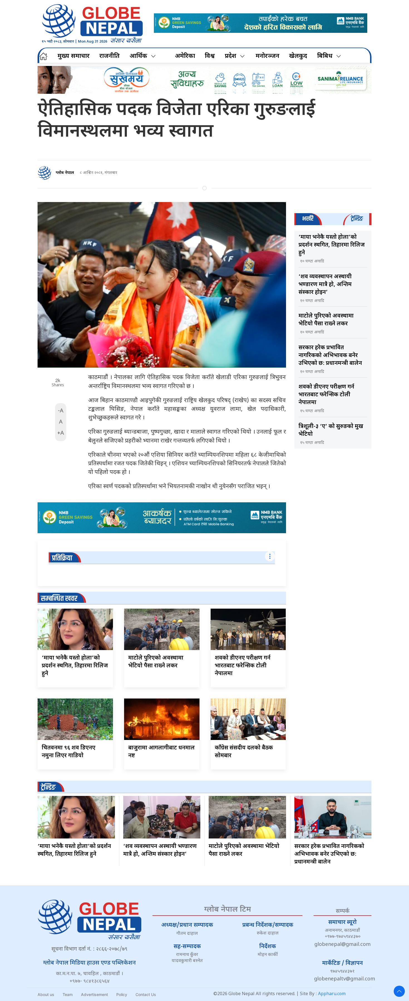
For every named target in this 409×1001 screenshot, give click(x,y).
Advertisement (94, 994)
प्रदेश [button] (230, 56)
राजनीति (109, 56)
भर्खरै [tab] (307, 219)
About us (46, 994)
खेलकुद (298, 56)
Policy (121, 994)
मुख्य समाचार (74, 56)
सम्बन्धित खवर (59, 598)
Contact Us (145, 994)
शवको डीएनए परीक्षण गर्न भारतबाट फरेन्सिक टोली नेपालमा (242, 666)
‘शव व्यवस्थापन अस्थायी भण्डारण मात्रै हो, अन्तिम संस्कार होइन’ (325, 284)
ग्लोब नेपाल (65, 173)
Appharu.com (332, 994)
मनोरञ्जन (267, 56)
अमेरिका (185, 56)
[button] (399, 991)
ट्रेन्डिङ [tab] (357, 219)
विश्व (210, 56)
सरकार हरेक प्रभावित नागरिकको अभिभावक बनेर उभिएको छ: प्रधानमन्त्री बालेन (330, 355)
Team (68, 994)
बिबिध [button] (324, 56)
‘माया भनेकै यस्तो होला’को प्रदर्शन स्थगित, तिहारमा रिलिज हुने (75, 666)
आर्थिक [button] (138, 56)
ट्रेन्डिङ (48, 787)
